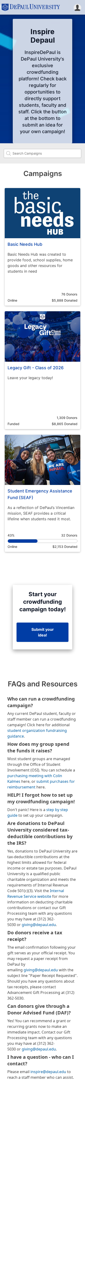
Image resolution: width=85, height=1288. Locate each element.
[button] (77, 7)
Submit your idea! (42, 632)
